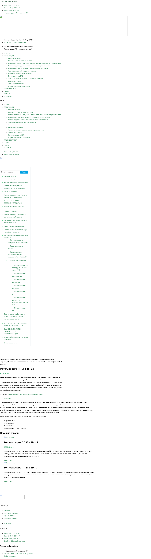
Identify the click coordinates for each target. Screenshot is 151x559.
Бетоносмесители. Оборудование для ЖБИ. (22, 359)
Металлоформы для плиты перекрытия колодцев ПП (26, 362)
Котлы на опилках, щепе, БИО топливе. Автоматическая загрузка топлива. (34, 63)
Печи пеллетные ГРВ (15, 76)
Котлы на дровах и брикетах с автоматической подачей (28, 68)
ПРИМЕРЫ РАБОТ (10, 89)
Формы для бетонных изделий (19, 86)
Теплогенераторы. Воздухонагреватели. (22, 71)
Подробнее (8, 460)
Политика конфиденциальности (11, 501)
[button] (75, 100)
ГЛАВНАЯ (7, 53)
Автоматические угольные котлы (20, 73)
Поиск (2, 169)
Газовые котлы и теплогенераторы (20, 61)
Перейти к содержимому (9, 1)
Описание (7, 398)
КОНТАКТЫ (8, 96)
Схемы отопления (10, 343)
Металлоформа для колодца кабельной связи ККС (20, 267)
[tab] (49, 398)
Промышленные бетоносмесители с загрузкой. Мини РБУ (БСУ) (17, 254)
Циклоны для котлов (11, 320)
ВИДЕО (6, 91)
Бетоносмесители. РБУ (16, 84)
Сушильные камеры (15, 81)
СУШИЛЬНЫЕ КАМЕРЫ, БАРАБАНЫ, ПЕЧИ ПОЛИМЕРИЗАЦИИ (12, 331)
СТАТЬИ (7, 94)
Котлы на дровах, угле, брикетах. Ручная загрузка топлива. (29, 66)
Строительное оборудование (14, 226)
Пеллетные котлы (14, 58)
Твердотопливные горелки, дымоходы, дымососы (26, 79)
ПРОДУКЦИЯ (9, 56)
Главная (3, 359)
